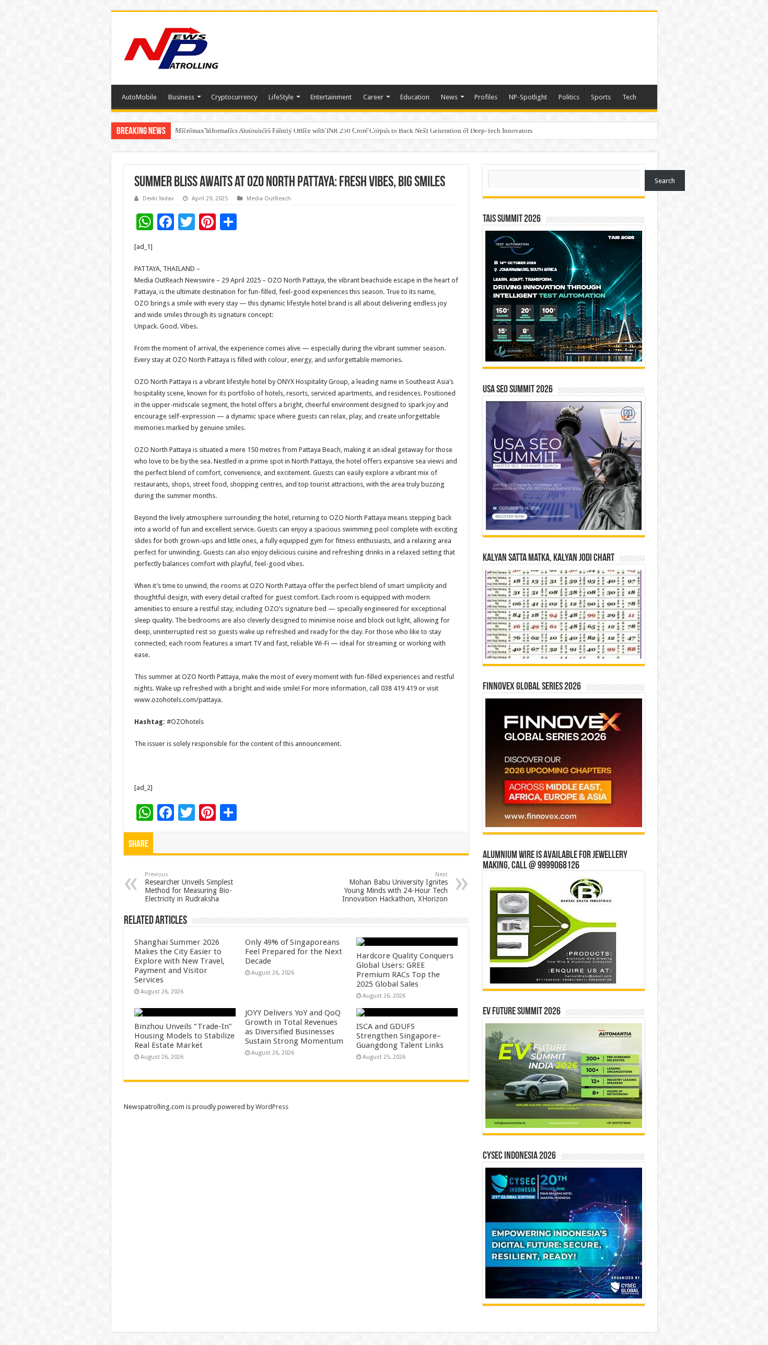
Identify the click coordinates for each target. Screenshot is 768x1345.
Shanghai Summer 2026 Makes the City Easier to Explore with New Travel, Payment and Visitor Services (179, 961)
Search (665, 181)
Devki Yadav (158, 198)
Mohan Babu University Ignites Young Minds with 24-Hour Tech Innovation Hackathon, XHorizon (395, 887)
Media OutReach (269, 198)
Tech (629, 97)
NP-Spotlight (528, 97)
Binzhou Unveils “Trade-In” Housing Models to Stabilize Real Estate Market (184, 1036)
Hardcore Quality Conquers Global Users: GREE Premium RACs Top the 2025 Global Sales (404, 970)
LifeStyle (281, 97)
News (449, 97)
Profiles (485, 97)
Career (373, 97)
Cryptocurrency (234, 97)
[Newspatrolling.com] (171, 46)
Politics (568, 97)
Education (414, 97)
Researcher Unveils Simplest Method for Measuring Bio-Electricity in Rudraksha (189, 887)
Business (181, 97)
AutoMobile (139, 97)
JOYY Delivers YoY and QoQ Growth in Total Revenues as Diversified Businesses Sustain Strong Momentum (294, 1027)
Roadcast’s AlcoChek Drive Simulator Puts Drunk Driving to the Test (272, 130)
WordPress (271, 1107)
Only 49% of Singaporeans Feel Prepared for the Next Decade (293, 951)
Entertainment (331, 97)
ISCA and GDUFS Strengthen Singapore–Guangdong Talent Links (400, 1036)
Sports (601, 97)
